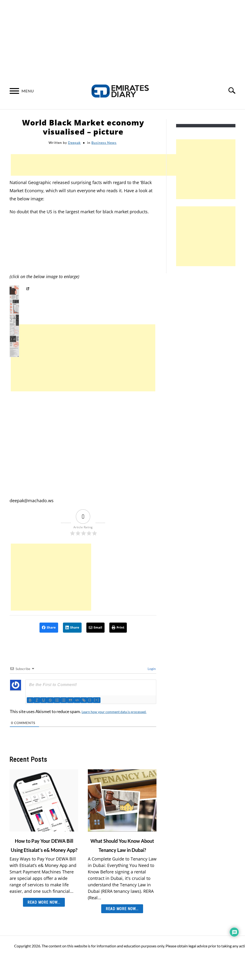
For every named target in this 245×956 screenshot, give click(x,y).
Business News (104, 143)
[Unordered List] (63, 700)
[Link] (83, 700)
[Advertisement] (122, 35)
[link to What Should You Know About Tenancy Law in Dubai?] (122, 800)
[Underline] (43, 700)
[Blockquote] (70, 700)
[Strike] (50, 700)
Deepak (74, 143)
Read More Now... (44, 902)
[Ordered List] (57, 700)
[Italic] (36, 700)
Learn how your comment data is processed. (114, 712)
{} (90, 700)
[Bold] (30, 700)
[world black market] (27, 289)
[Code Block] (77, 700)
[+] (96, 700)
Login (151, 669)
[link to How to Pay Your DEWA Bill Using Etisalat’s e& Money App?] (44, 800)
